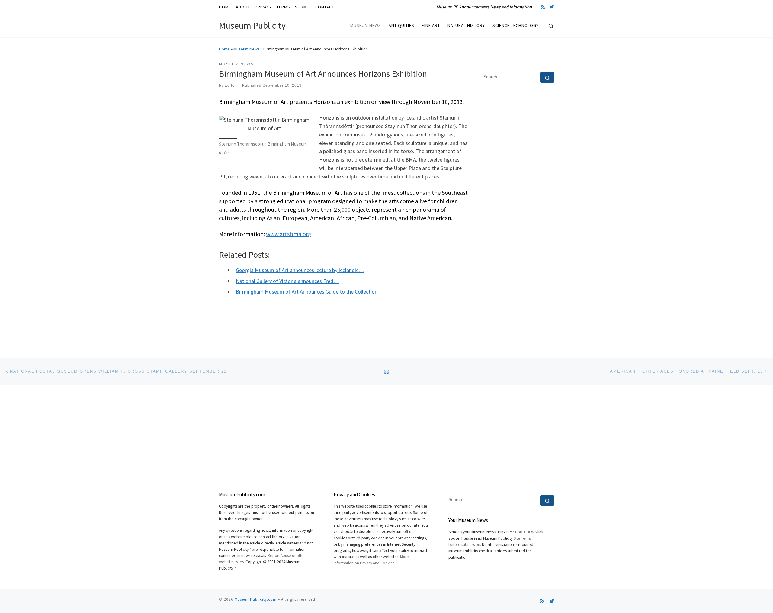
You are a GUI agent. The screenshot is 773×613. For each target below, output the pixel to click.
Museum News (246, 49)
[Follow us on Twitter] (552, 6)
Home (224, 49)
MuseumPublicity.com (256, 599)
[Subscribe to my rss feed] (543, 6)
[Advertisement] (518, 185)
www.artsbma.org (288, 234)
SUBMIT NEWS (525, 531)
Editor (230, 85)
